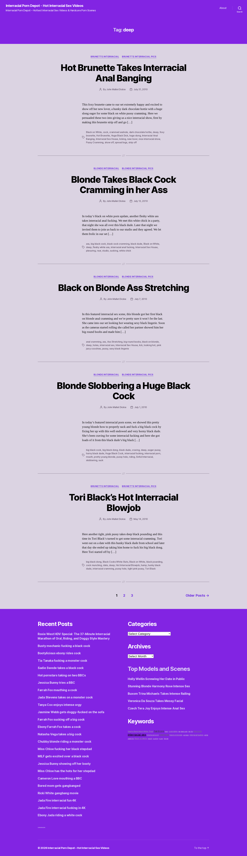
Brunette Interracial (105, 56)
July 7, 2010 (140, 299)
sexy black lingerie (119, 348)
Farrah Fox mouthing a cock (57, 690)
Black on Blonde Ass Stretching (123, 287)
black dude (136, 243)
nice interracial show (149, 139)
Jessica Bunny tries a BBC (56, 682)
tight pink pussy (136, 568)
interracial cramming (103, 568)
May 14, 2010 (141, 519)
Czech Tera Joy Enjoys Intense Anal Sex (156, 708)
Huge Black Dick (119, 135)
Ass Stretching (114, 341)
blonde (166, 739)
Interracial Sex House (107, 139)
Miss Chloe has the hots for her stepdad (66, 771)
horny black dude (95, 453)
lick (141, 345)
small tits (131, 739)
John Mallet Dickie (116, 89)
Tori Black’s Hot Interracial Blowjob (123, 502)
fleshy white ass (101, 247)
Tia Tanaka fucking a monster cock (62, 660)
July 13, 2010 (141, 201)
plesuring (91, 250)
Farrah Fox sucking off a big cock (61, 719)
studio (105, 250)
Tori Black (150, 568)
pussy (105, 348)
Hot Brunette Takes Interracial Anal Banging (123, 72)
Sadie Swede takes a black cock (61, 668)
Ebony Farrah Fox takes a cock (59, 727)
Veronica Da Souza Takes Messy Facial (155, 701)
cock (105, 132)
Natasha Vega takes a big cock (59, 734)
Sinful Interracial (144, 456)
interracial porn (152, 453)
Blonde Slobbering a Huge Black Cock (123, 390)
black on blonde (150, 341)
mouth (89, 456)
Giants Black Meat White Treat (140, 731)
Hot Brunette (103, 135)
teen (166, 731)
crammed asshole (118, 132)
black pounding (154, 561)
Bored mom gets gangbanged (59, 786)
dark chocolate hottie (140, 132)
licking (122, 139)
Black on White (94, 132)
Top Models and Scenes (159, 668)
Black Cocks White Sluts (115, 561)
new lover (132, 139)
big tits (190, 731)
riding (132, 456)
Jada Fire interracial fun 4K (57, 800)
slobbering (91, 460)
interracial (164, 734)
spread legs (121, 142)
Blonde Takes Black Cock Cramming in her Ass (123, 184)
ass (87, 243)
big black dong (110, 450)
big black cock (98, 243)
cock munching (94, 565)
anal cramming (93, 341)
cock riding (173, 731)
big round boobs (132, 341)
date (105, 565)
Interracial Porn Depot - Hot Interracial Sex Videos (44, 5)
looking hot (150, 345)
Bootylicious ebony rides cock (59, 653)
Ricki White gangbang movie (58, 793)
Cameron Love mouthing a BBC (60, 778)
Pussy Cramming (94, 142)
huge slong (135, 135)
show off (109, 142)
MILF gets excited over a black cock (63, 756)
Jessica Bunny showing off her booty (64, 763)
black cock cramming (118, 243)
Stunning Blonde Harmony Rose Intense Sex (159, 686)
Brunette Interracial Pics (139, 56)
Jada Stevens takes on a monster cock (65, 697)
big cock (198, 731)
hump (144, 565)
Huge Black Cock (114, 453)
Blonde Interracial (106, 168)
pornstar (186, 735)
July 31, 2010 (141, 89)
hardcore (159, 731)
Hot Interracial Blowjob (128, 565)
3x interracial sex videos (41, 827)
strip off (133, 142)
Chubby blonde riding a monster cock (64, 741)
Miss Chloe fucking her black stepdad (65, 749)
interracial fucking (134, 453)
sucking (114, 250)
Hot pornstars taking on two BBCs (62, 675)
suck (100, 460)
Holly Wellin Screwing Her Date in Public (156, 679)
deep (155, 132)
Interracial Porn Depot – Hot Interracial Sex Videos (78, 847)
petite (206, 735)
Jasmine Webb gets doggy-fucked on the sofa (71, 712)
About (223, 7)
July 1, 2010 (140, 407)
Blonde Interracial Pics (137, 168)
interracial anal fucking (122, 247)
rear (99, 250)
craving (136, 450)
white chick (125, 250)
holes (95, 345)
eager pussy (154, 450)
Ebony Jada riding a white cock (60, 815)
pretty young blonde (104, 456)
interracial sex (107, 345)
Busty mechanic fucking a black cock (64, 646)
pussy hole (122, 456)
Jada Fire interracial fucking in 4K (61, 808)
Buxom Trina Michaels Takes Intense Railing (159, 693)
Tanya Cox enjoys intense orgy (59, 705)
